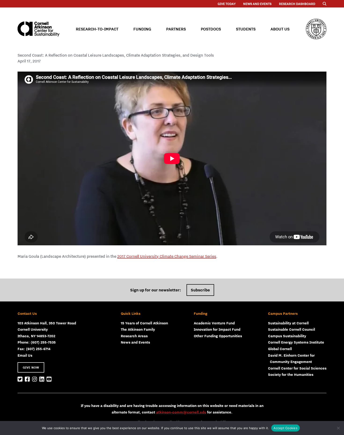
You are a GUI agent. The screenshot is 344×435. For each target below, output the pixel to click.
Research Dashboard (297, 4)
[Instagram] (34, 379)
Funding (142, 29)
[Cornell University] (316, 29)
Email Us (25, 355)
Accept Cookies (285, 428)
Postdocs (211, 29)
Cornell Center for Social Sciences (297, 368)
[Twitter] (20, 379)
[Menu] (324, 4)
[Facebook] (27, 379)
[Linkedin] (41, 379)
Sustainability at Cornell (288, 323)
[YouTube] (49, 379)
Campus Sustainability (287, 336)
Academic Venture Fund (214, 323)
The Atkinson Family (138, 329)
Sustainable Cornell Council (291, 329)
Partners (176, 29)
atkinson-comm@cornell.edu (181, 412)
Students (246, 29)
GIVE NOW (31, 367)
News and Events (257, 4)
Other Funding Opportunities (218, 336)
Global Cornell (280, 348)
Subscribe (200, 290)
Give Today (227, 4)
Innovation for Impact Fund (217, 329)
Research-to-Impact (97, 29)
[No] (338, 428)
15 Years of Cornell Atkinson (144, 323)
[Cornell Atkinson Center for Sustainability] (38, 29)
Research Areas (134, 336)
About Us (280, 29)
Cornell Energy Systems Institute (296, 342)
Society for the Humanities (290, 374)
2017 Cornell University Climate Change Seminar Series (166, 256)
